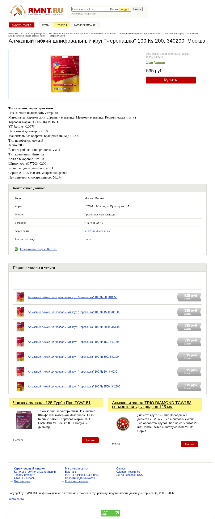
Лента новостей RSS (129, 474)
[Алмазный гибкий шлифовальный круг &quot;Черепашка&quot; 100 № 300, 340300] (20, 362)
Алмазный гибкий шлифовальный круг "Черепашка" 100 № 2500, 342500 (74, 386)
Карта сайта (16, 499)
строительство (34, 14)
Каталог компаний (85, 25)
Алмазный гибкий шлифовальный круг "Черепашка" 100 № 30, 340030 (72, 371)
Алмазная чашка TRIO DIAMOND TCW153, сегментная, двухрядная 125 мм (152, 404)
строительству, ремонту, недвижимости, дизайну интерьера (115, 493)
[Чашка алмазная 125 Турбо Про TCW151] (24, 429)
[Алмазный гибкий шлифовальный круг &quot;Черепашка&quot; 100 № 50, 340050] (20, 302)
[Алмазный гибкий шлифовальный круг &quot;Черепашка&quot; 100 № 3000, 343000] (20, 332)
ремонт (47, 14)
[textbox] (101, 9)
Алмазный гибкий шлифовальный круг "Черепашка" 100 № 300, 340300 (73, 356)
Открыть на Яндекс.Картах (38, 249)
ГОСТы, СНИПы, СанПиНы (81, 474)
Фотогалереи (22, 481)
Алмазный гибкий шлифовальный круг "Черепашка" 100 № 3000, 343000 (74, 327)
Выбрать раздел (21, 25)
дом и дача (58, 14)
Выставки (71, 471)
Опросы (121, 468)
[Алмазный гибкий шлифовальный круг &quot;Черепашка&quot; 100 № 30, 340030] (20, 376)
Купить (170, 80)
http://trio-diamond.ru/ (97, 231)
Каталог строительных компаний (35, 471)
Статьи (46, 25)
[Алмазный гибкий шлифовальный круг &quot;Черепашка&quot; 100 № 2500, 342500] (20, 391)
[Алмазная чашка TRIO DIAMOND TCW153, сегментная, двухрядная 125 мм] (123, 433)
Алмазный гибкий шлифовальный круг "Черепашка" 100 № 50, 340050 (72, 297)
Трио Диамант (155, 62)
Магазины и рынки (76, 468)
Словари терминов (128, 471)
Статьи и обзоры (24, 478)
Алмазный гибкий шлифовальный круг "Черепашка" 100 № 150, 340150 (73, 341)
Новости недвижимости (80, 478)
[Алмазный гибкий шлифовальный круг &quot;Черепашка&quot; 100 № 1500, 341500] (20, 317)
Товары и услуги (24, 474)
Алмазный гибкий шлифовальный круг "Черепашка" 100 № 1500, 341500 (74, 312)
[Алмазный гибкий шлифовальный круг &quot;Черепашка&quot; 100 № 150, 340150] (20, 347)
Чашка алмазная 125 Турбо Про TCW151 (52, 402)
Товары (62, 25)
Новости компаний (76, 481)
